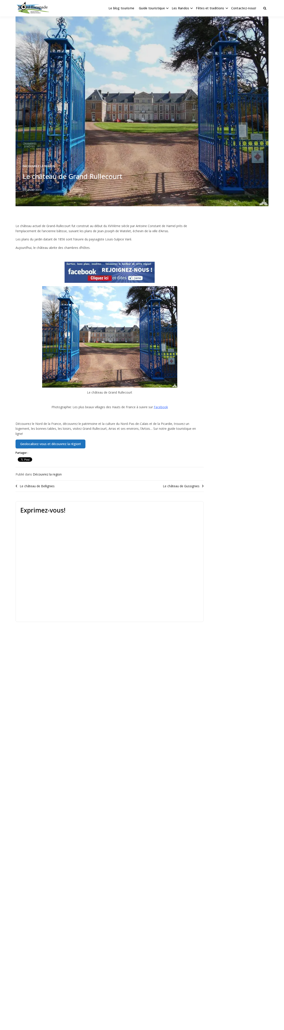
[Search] (264, 8)
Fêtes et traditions (210, 8)
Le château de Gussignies (181, 486)
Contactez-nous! (243, 8)
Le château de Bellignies (37, 486)
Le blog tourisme (121, 8)
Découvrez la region (39, 166)
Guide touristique (152, 8)
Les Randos (180, 8)
